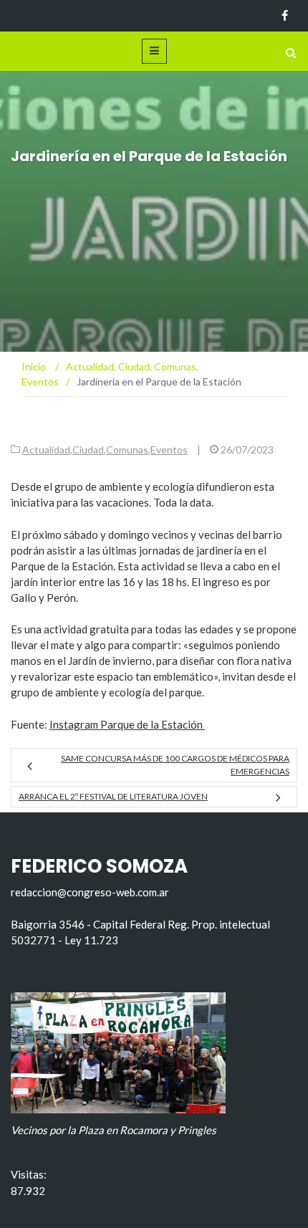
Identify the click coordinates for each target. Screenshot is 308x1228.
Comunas (127, 449)
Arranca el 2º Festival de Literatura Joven (113, 796)
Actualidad (46, 449)
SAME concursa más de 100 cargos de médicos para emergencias (175, 765)
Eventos (169, 449)
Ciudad (88, 449)
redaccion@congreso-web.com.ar (90, 892)
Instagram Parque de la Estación (127, 724)
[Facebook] (284, 16)
